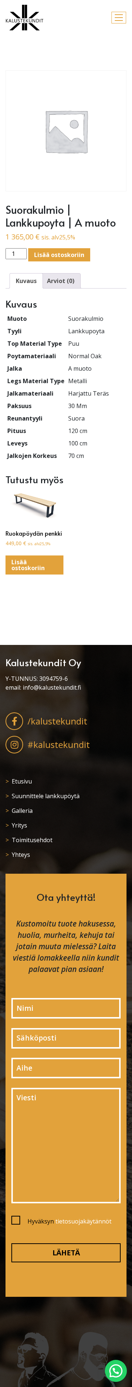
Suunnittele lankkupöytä (46, 796)
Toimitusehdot (32, 840)
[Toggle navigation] (118, 17)
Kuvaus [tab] (26, 281)
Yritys (19, 825)
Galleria (22, 811)
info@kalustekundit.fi (52, 687)
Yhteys (21, 855)
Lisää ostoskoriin (59, 255)
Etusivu (22, 781)
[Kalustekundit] (24, 17)
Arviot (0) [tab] (60, 281)
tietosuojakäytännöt (83, 1221)
